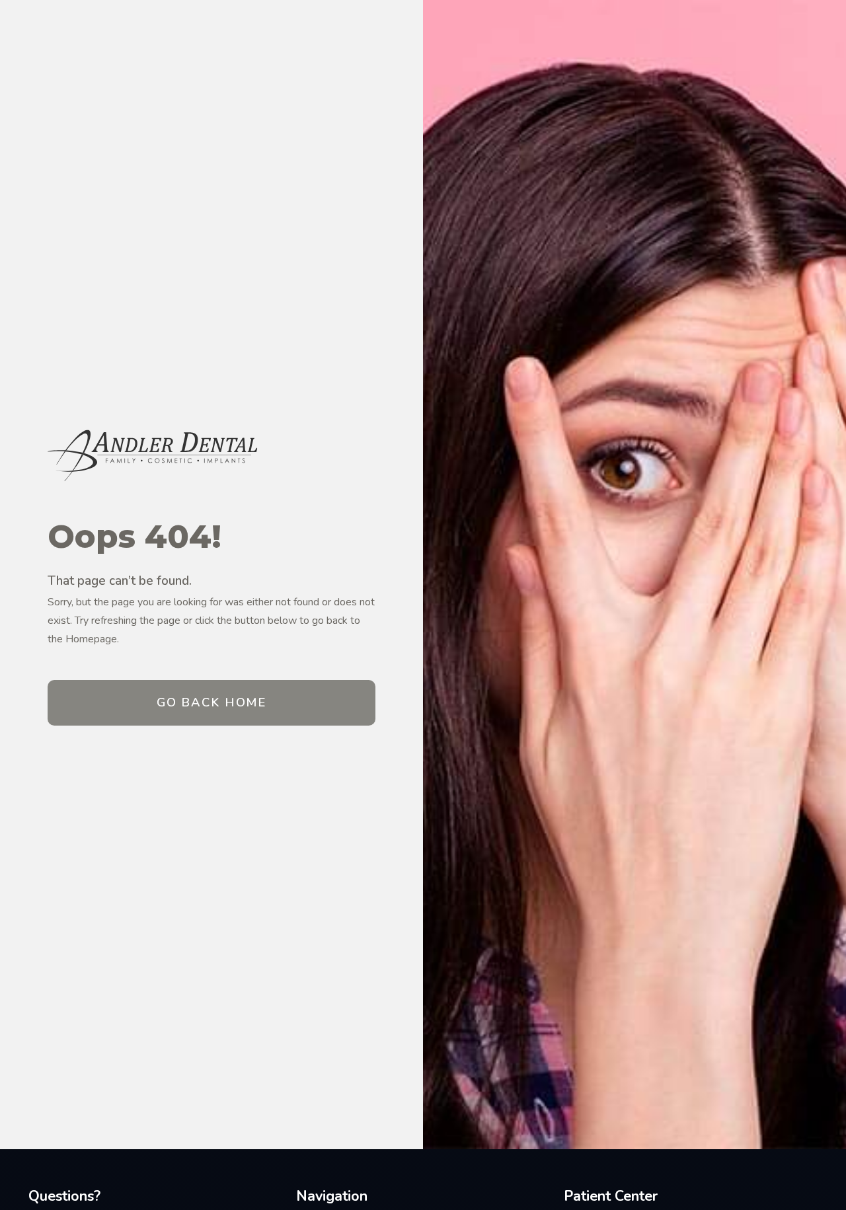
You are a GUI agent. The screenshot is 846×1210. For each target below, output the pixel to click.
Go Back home (211, 702)
